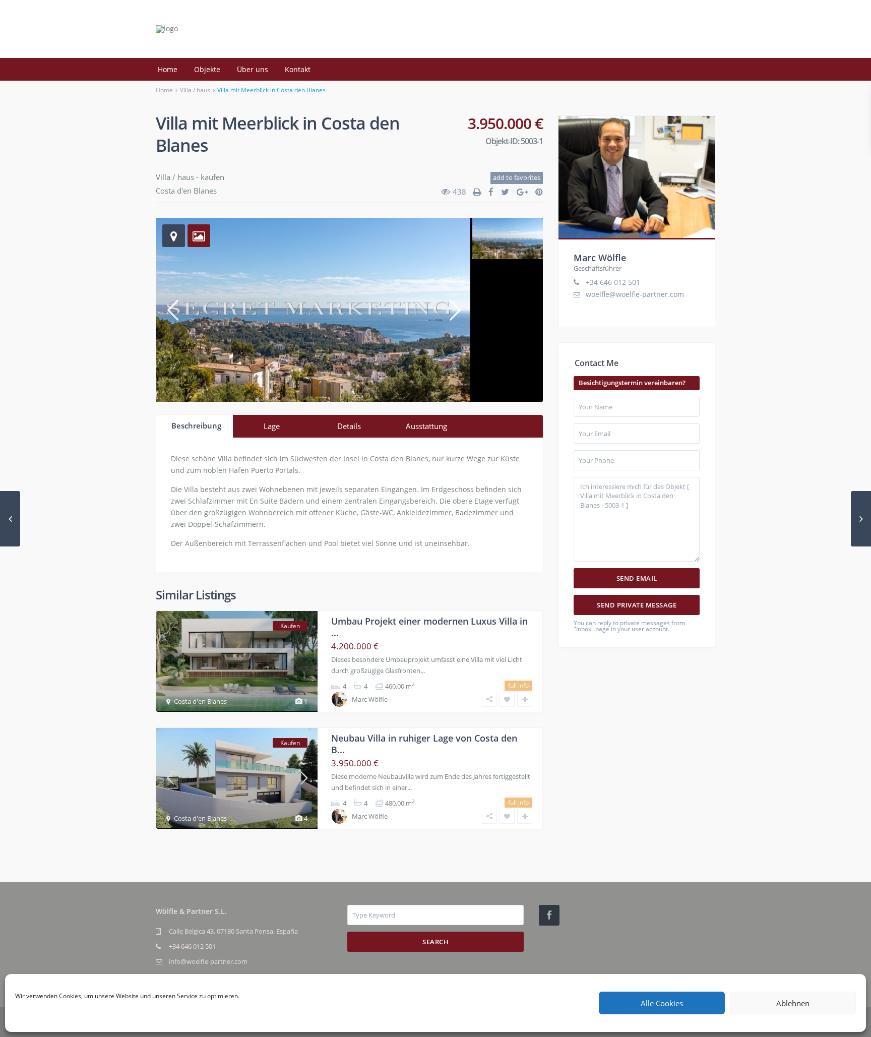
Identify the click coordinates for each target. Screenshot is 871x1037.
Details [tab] (349, 426)
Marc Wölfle (370, 699)
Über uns (252, 69)
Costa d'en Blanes (186, 191)
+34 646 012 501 (613, 282)
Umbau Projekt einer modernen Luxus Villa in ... (429, 627)
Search (435, 941)
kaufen (212, 177)
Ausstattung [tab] (426, 426)
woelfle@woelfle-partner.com (635, 294)
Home (167, 69)
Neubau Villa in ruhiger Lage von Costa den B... (424, 744)
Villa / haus (195, 90)
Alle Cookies (662, 1003)
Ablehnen (793, 1003)
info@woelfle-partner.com (208, 961)
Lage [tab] (272, 426)
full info (518, 685)
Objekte (207, 69)
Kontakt (297, 69)
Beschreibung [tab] (196, 425)
